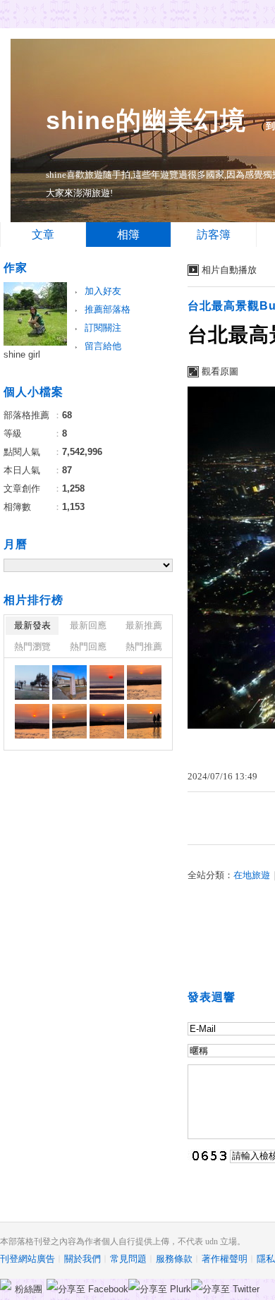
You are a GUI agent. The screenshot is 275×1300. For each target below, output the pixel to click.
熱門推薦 (144, 646)
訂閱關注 (103, 327)
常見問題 (128, 1258)
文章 (43, 235)
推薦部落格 (107, 309)
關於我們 (82, 1258)
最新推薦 (144, 625)
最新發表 (32, 625)
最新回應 (88, 625)
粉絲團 (28, 1289)
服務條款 (174, 1258)
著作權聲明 (225, 1258)
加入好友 (103, 291)
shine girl (22, 354)
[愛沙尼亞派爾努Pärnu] (32, 682)
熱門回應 (88, 646)
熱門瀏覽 (32, 646)
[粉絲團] (5, 1284)
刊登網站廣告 (27, 1258)
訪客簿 (214, 235)
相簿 (128, 235)
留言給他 (103, 346)
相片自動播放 (229, 270)
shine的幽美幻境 (146, 120)
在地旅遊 (251, 875)
